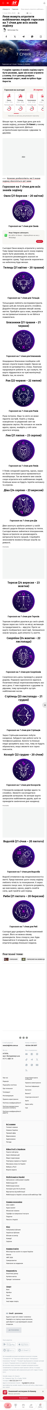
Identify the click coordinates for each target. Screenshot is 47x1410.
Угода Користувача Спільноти (31, 1078)
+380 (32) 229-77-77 (15, 1380)
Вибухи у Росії (11, 1167)
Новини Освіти (12, 1249)
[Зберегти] (40, 36)
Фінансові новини (12, 1211)
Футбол (9, 1292)
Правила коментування (33, 1083)
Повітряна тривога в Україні (16, 1161)
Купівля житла (11, 1276)
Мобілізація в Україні (15, 1177)
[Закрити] (43, 1391)
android (9, 1344)
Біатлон (9, 1298)
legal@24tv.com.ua (28, 1383)
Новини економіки (14, 1202)
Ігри (26, 1108)
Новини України (12, 1130)
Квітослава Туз (13, 30)
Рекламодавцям (8, 1095)
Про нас (5, 1078)
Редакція (6, 1081)
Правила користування (10, 1099)
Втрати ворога (11, 1170)
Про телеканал (8, 1088)
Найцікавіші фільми (13, 1230)
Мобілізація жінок (12, 1186)
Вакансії (28, 1093)
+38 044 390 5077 (31, 1045)
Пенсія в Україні (12, 1219)
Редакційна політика (10, 1085)
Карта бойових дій (13, 1155)
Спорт (8, 1287)
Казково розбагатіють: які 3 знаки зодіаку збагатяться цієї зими (21, 179)
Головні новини (12, 1127)
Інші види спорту (12, 1301)
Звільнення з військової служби (17, 1180)
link (26, 1054)
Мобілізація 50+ (11, 1183)
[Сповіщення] (44, 3)
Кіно (8, 1227)
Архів (27, 1100)
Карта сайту (29, 1104)
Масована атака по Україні (15, 1164)
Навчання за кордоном (14, 1263)
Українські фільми (12, 1233)
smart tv (9, 1350)
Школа (8, 1255)
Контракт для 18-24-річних (15, 1189)
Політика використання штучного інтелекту (11, 1107)
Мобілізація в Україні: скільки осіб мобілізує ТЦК (23, 1195)
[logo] (14, 3)
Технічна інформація (32, 1086)
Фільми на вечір (12, 1236)
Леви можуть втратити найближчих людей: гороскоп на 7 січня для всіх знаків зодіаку (32, 9)
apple (24, 1344)
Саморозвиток (11, 1260)
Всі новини (10, 1124)
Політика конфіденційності (12, 1103)
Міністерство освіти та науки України (19, 1251)
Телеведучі (6, 1092)
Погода (8, 1142)
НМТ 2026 (9, 1257)
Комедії (9, 1238)
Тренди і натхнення (13, 1279)
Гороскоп (15, 9)
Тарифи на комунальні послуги (17, 1214)
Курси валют (10, 1208)
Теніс (8, 1295)
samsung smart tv (24, 1350)
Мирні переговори (13, 1158)
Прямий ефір (11, 1133)
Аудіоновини (10, 1139)
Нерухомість (11, 1271)
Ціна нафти (10, 1205)
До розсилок (14, 1330)
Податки (9, 1217)
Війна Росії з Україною (15, 1149)
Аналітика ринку (12, 1273)
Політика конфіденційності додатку (12, 1112)
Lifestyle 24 (6, 9)
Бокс (8, 1289)
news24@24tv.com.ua (10, 1045)
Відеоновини (11, 1136)
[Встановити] (23, 1394)
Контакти (28, 1090)
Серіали (9, 1241)
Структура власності (32, 1097)
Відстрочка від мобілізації (15, 1192)
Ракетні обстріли (12, 1152)
